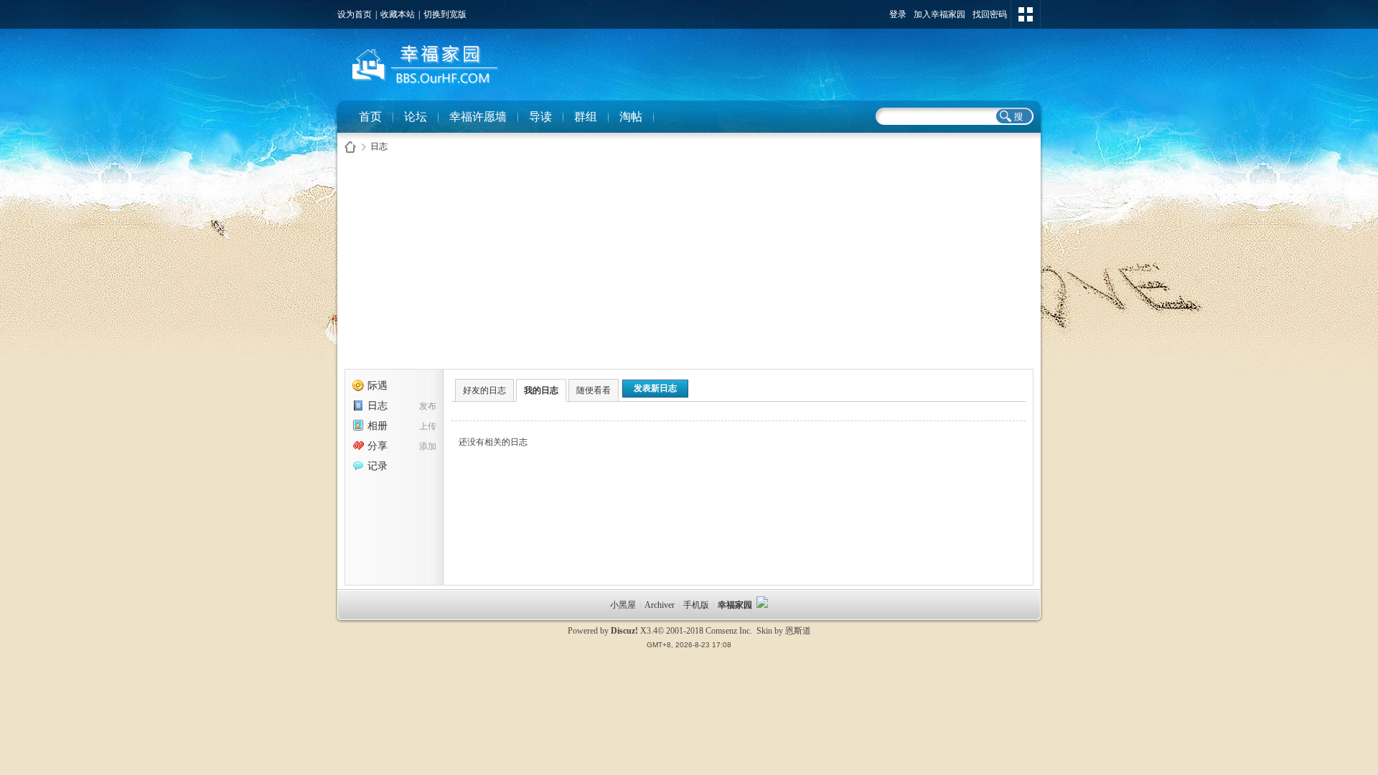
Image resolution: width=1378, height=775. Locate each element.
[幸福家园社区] (422, 87)
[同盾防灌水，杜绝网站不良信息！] (762, 605)
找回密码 (989, 14)
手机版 (696, 605)
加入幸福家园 (939, 14)
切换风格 (1025, 14)
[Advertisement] (689, 264)
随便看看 (593, 390)
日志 (379, 146)
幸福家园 (736, 605)
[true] (1013, 116)
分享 (377, 446)
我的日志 (541, 390)
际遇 (377, 385)
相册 (377, 426)
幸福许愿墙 (478, 117)
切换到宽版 (445, 14)
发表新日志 (655, 388)
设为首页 (354, 14)
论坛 (415, 117)
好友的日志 (484, 390)
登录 (897, 14)
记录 (377, 466)
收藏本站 (397, 14)
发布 (427, 406)
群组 (585, 117)
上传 (427, 426)
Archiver (660, 605)
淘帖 (630, 117)
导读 (540, 117)
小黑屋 (623, 605)
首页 (370, 117)
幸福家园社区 (350, 146)
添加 (427, 446)
